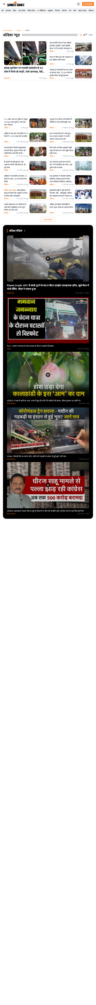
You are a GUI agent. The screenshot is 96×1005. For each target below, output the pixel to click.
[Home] (16, 4)
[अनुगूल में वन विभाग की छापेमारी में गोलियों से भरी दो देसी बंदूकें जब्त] (83, 123)
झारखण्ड (8, 10)
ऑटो (74, 10)
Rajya (19, 30)
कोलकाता (7, 78)
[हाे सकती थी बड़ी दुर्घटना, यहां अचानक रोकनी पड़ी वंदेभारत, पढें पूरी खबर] (38, 165)
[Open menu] (4, 4)
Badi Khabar (11, 403)
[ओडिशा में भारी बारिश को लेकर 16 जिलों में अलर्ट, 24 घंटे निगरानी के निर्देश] (38, 180)
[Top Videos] (24, 230)
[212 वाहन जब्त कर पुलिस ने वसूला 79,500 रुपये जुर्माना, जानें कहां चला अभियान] (38, 123)
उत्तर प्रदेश (21, 10)
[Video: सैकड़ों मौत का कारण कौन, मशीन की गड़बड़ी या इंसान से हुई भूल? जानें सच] (48, 430)
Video (9, 349)
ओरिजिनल (42, 10)
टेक (70, 10)
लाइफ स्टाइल (82, 10)
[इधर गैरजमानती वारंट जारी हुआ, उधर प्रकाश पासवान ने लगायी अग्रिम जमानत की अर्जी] (83, 137)
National (10, 293)
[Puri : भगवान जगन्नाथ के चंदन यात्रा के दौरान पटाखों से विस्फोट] (48, 320)
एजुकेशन (50, 10)
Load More (48, 219)
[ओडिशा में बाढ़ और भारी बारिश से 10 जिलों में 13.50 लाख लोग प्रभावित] (38, 137)
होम (3, 10)
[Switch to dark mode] (78, 4)
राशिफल (91, 10)
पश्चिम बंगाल (31, 10)
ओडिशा (52, 51)
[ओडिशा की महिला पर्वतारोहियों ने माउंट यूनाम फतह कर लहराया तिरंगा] (83, 208)
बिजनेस (57, 10)
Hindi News (8, 30)
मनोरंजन (64, 10)
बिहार (14, 10)
